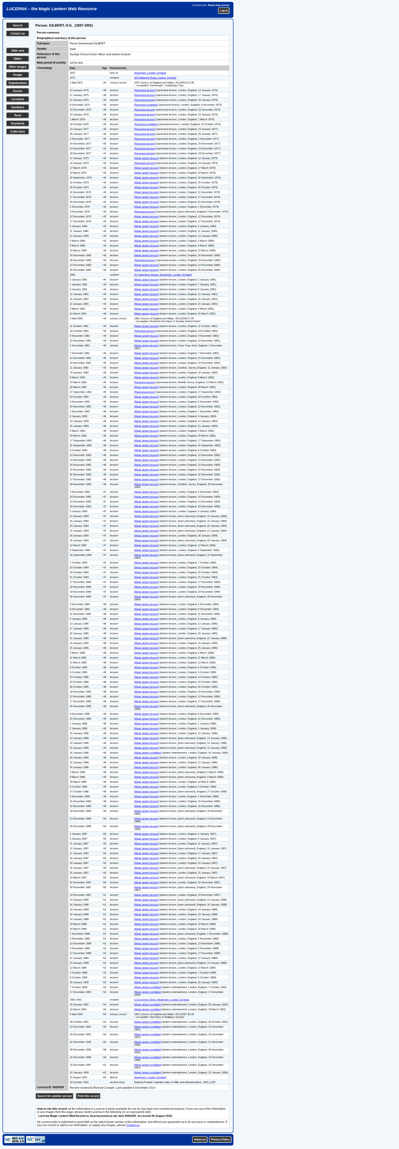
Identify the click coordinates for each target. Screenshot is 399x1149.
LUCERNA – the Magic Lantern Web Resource (51, 8)
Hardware (17, 107)
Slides (18, 58)
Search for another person (54, 1096)
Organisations (18, 83)
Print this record (88, 1096)
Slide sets (17, 50)
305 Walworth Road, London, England (155, 77)
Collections (17, 131)
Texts (17, 115)
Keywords (17, 123)
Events (17, 91)
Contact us (18, 33)
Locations (17, 99)
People (17, 75)
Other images (18, 66)
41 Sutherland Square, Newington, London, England (163, 274)
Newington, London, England (150, 72)
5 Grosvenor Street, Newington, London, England (161, 999)
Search (17, 25)
